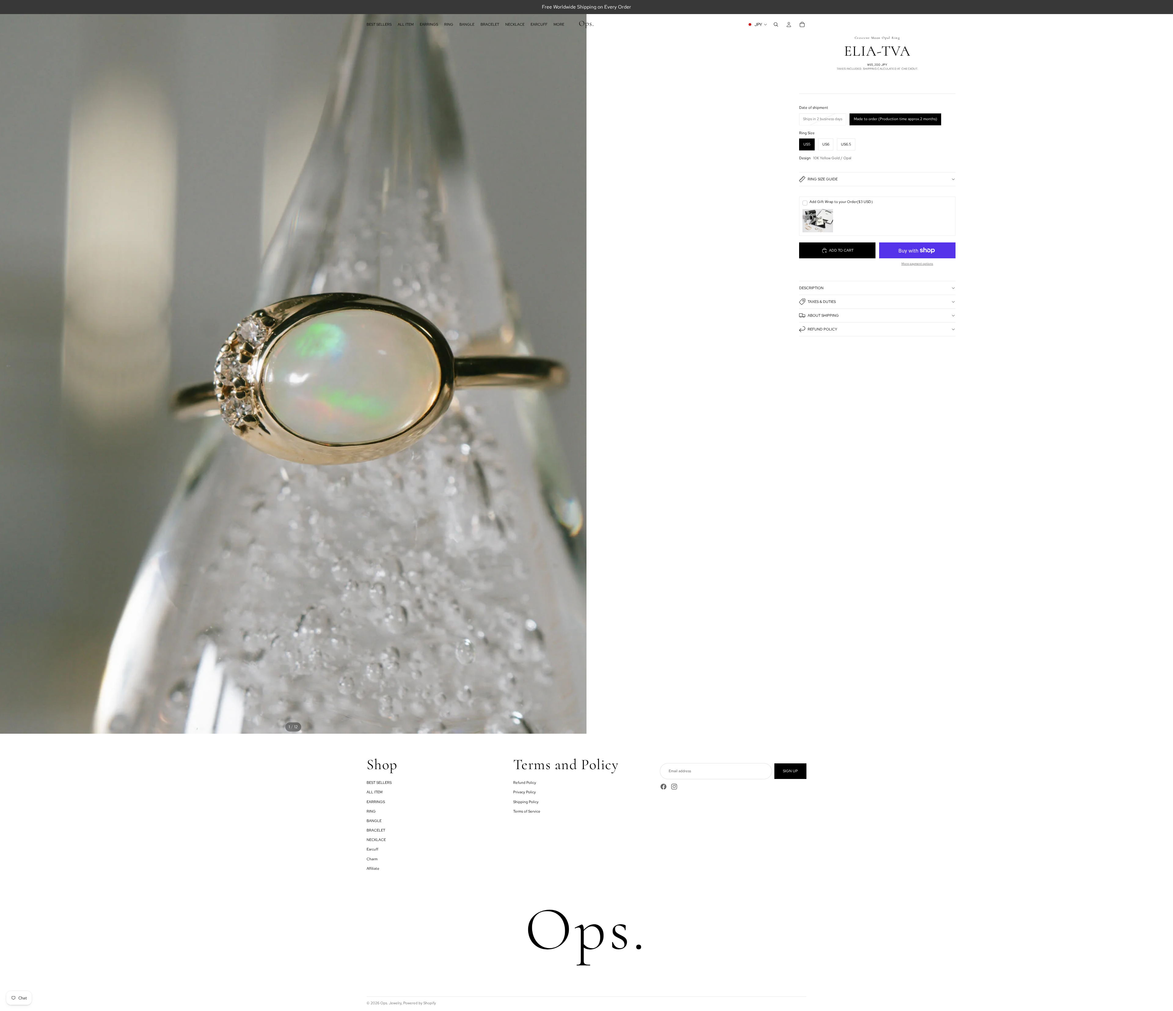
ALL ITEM (374, 792)
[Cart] (802, 24)
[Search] (776, 24)
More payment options (917, 264)
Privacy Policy (524, 792)
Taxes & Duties (822, 301)
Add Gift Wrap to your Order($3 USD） (842, 201)
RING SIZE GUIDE (823, 179)
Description (811, 288)
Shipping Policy (526, 801)
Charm (372, 859)
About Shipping (823, 315)
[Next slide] (579, 367)
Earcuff (372, 849)
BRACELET (376, 830)
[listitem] (558, 24)
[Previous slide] (6, 367)
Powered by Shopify (419, 1003)
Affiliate (373, 868)
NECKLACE (376, 839)
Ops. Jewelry (390, 1003)
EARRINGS (376, 801)
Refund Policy (822, 329)
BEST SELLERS (379, 782)
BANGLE (374, 820)
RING (371, 811)
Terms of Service (526, 811)
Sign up (790, 771)
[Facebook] (663, 786)
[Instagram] (674, 786)
